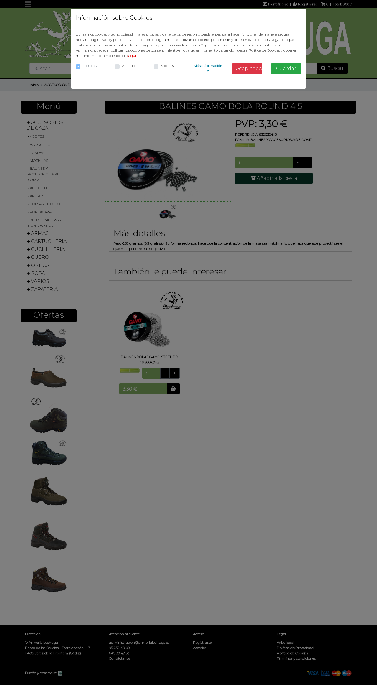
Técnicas (90, 65)
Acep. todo (249, 68)
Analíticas (130, 65)
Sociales (167, 65)
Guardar (286, 68)
